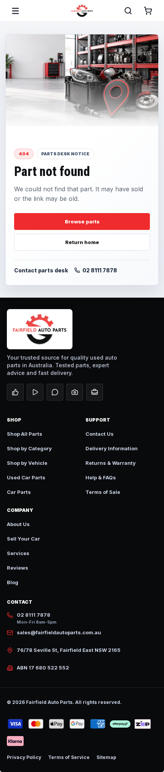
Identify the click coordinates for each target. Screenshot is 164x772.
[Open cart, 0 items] (148, 10)
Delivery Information (111, 448)
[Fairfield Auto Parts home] (82, 10)
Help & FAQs (100, 477)
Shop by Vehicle (27, 463)
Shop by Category (29, 448)
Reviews (17, 568)
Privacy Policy (24, 757)
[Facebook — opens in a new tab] (15, 392)
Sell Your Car (23, 539)
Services (18, 553)
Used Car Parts (26, 477)
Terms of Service (69, 757)
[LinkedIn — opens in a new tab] (94, 392)
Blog (12, 582)
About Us (18, 524)
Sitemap (106, 757)
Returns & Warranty (110, 463)
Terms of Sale (102, 492)
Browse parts (82, 221)
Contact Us (99, 434)
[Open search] (128, 10)
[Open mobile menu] (15, 10)
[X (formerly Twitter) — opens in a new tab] (55, 392)
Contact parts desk (41, 270)
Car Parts (19, 492)
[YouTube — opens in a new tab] (35, 392)
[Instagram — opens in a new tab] (74, 392)
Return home (82, 242)
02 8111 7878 (99, 270)
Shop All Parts (24, 434)
